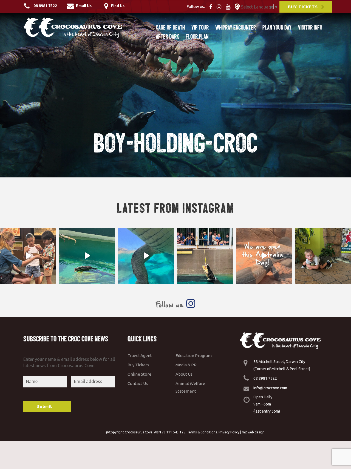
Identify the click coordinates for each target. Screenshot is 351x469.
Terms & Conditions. (202, 432)
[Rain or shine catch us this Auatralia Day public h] (264, 256)
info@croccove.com (270, 388)
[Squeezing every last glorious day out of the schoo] (323, 256)
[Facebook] (212, 6)
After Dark (167, 36)
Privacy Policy (229, 432)
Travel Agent (140, 355)
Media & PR (186, 364)
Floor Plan (197, 36)
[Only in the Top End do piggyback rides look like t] (87, 256)
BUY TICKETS (303, 6)
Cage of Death (170, 27)
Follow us (170, 304)
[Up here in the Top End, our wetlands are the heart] (146, 256)
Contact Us (138, 383)
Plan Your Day (276, 27)
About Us (184, 374)
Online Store (139, 374)
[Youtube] (230, 6)
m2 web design (253, 432)
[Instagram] (221, 6)
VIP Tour (200, 27)
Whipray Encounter (235, 27)
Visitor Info (310, 27)
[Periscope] (237, 6)
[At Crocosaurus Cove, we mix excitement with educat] (28, 256)
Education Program (194, 355)
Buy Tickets (138, 364)
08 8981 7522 (265, 378)
